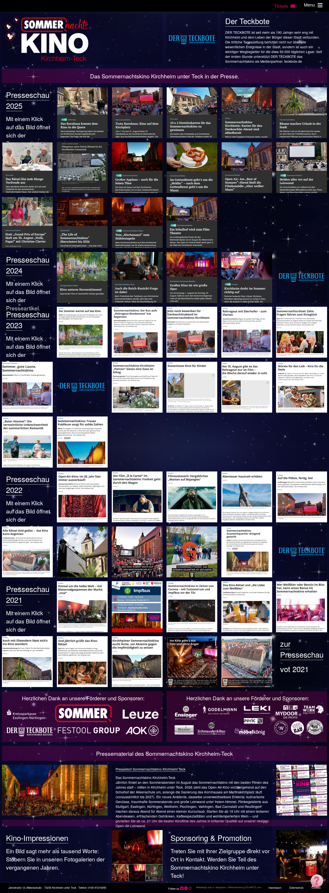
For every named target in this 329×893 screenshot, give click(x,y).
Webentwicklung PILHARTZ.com (244, 887)
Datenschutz (296, 887)
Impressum (275, 887)
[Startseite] (82, 39)
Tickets (282, 6)
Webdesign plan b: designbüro (211, 887)
